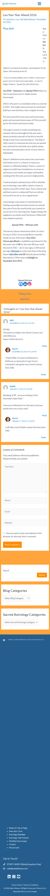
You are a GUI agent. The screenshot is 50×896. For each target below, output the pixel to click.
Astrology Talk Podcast (19, 838)
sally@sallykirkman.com (17, 868)
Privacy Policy (17, 885)
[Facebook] (21, 284)
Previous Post (25, 294)
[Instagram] (29, 284)
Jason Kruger (32, 891)
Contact (12, 844)
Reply (44, 346)
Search (6, 570)
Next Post (25, 299)
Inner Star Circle (15, 831)
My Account (14, 847)
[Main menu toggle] (39, 3)
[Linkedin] (25, 284)
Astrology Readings (17, 834)
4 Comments (9, 19)
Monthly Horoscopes (18, 841)
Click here (15, 251)
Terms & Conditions (30, 885)
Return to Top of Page (18, 828)
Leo (17, 19)
